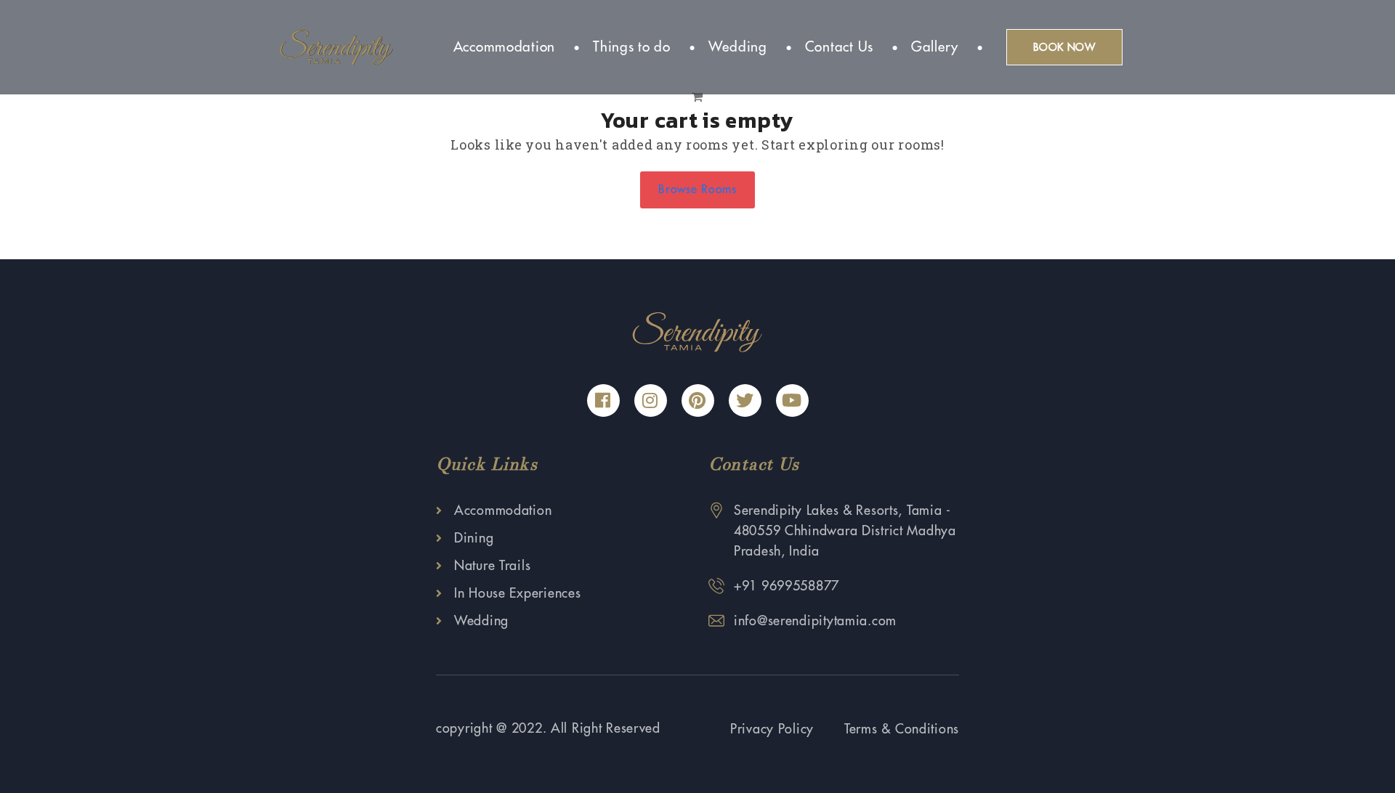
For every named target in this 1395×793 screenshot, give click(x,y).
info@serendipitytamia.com (815, 620)
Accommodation (504, 47)
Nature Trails (492, 565)
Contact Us (839, 47)
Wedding (737, 47)
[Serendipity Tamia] (336, 46)
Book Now (1064, 47)
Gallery (934, 47)
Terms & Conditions (901, 729)
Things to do (632, 47)
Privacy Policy (772, 729)
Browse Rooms (697, 189)
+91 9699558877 (786, 586)
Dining (473, 538)
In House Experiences (517, 593)
